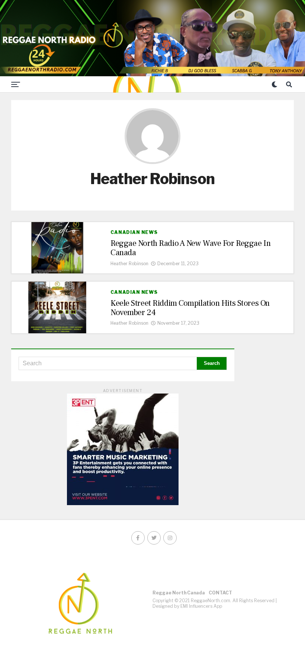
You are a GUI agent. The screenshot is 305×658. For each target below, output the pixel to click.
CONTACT (220, 593)
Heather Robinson (129, 263)
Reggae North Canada (178, 593)
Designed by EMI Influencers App (187, 606)
